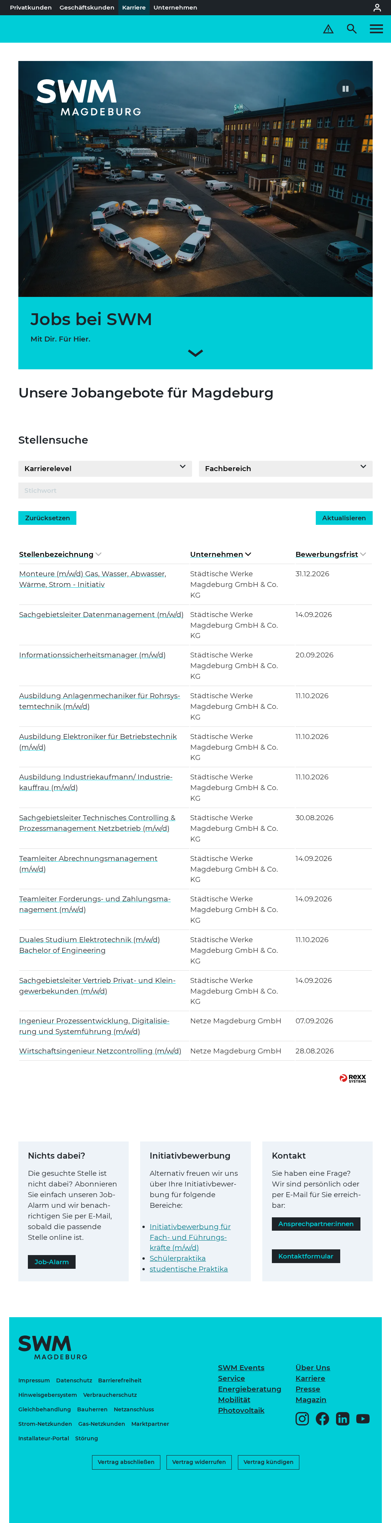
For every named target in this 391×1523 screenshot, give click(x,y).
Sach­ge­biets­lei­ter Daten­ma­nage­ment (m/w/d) (101, 614)
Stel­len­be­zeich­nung (56, 554)
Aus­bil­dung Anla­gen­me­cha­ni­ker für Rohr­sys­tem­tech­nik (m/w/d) (99, 701)
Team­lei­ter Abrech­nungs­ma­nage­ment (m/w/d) (88, 864)
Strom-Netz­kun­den (45, 1423)
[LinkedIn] (342, 1418)
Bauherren (92, 1409)
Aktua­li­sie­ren (344, 518)
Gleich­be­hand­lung (44, 1409)
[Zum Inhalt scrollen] (195, 354)
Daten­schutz (74, 1380)
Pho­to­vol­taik (241, 1410)
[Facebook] (322, 1418)
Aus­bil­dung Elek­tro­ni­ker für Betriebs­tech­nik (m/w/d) (98, 742)
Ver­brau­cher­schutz (110, 1395)
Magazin (311, 1399)
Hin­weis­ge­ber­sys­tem (47, 1395)
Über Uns (313, 1367)
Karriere (310, 1378)
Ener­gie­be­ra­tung (249, 1389)
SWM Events (241, 1367)
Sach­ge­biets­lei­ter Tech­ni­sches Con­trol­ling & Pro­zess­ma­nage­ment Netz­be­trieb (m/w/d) (97, 823)
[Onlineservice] (377, 7)
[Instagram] (302, 1418)
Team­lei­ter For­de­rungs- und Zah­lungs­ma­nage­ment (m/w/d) (95, 904)
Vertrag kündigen (269, 1462)
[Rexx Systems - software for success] (352, 1078)
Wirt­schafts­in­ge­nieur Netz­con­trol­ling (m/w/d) (100, 1051)
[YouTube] (363, 1418)
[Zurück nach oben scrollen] (363, 1513)
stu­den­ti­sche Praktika (189, 1269)
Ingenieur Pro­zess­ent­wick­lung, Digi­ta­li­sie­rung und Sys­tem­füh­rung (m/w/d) (94, 1026)
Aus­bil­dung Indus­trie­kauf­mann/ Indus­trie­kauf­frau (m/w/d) (96, 782)
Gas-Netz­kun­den (101, 1423)
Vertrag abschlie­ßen (126, 1462)
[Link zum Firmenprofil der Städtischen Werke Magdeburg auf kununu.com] (305, 1481)
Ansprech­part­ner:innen (316, 1224)
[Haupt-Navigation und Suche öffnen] (365, 29)
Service (231, 1378)
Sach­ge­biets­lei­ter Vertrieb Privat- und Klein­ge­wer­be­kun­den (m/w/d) (97, 986)
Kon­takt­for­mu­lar (305, 1256)
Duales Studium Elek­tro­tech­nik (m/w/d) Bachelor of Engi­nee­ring (89, 945)
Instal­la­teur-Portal (43, 1438)
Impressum (34, 1380)
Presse (308, 1389)
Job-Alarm (52, 1262)
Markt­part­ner (150, 1423)
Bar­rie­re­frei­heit (120, 1380)
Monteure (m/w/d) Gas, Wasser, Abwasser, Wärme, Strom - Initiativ (92, 579)
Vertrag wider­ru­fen (199, 1462)
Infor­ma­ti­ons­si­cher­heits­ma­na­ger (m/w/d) (92, 655)
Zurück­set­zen (47, 518)
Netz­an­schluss (134, 1409)
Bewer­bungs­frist (327, 554)
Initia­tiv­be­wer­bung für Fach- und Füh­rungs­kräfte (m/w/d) (190, 1237)
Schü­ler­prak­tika (178, 1258)
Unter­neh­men (216, 554)
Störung (86, 1438)
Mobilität (234, 1399)
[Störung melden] (328, 29)
